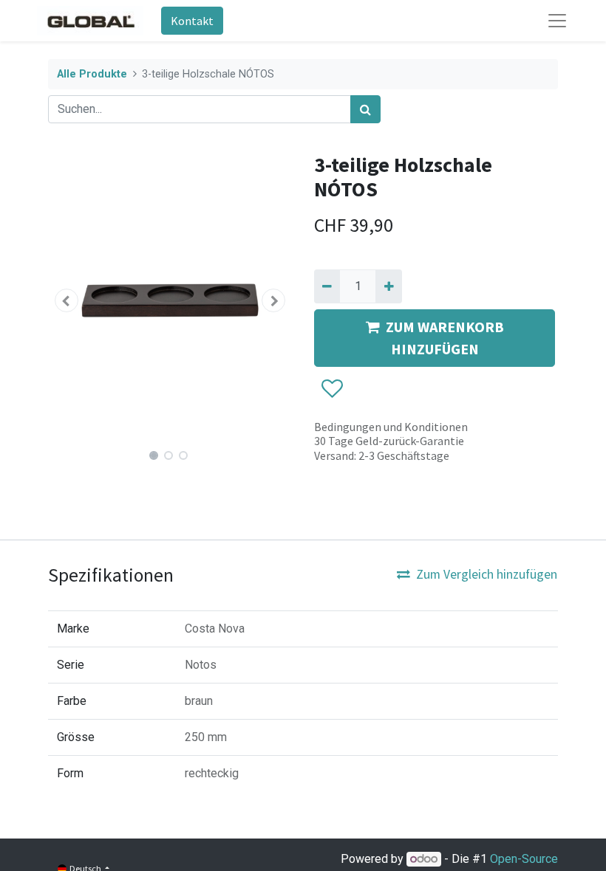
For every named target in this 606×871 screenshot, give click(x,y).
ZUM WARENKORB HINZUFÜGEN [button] (445, 337)
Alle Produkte (92, 74)
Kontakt (192, 20)
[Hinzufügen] (388, 286)
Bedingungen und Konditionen (391, 426)
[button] (66, 300)
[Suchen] (365, 109)
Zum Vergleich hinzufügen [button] (486, 574)
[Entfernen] (327, 286)
